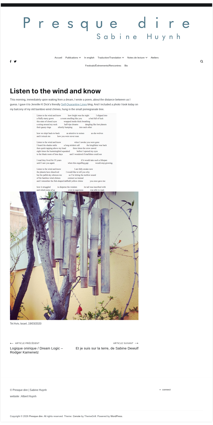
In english (89, 57)
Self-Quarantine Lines (74, 104)
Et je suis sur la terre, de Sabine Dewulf (107, 346)
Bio (126, 65)
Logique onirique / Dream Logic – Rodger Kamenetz (36, 348)
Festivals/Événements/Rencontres (103, 65)
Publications (71, 57)
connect (166, 389)
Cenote (77, 416)
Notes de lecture (136, 57)
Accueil (58, 57)
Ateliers (155, 57)
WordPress (116, 416)
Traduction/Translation (109, 57)
